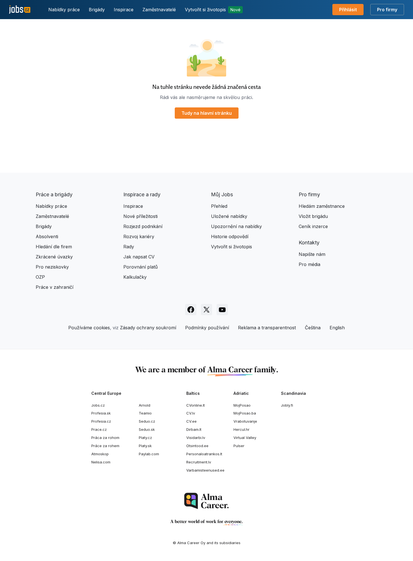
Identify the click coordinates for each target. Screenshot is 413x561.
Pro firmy (387, 9)
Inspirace (123, 9)
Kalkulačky (135, 277)
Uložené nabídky (229, 216)
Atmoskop (100, 454)
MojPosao (242, 405)
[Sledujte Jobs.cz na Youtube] (222, 309)
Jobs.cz (98, 405)
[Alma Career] (206, 500)
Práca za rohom (105, 437)
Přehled (219, 206)
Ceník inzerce (313, 226)
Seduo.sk (147, 429)
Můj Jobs (222, 194)
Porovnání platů (140, 267)
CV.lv (190, 413)
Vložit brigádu (313, 216)
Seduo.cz (147, 421)
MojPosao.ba (244, 413)
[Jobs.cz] (19, 9)
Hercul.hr (241, 429)
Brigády (97, 9)
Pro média (309, 264)
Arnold (144, 405)
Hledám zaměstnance (322, 206)
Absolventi (47, 236)
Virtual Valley (244, 437)
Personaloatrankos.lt (204, 454)
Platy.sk (145, 445)
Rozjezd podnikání (142, 226)
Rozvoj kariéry (138, 236)
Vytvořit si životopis (212, 9)
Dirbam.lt (193, 429)
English (337, 327)
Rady (128, 246)
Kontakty (309, 242)
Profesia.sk (101, 413)
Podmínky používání (207, 327)
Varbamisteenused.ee (205, 470)
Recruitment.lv (198, 462)
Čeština (313, 327)
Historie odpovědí (229, 236)
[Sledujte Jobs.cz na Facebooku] (190, 309)
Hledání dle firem (54, 246)
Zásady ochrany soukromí (148, 327)
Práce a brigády (54, 194)
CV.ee (191, 421)
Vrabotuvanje (245, 421)
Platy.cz (145, 437)
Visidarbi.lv (195, 437)
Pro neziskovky (52, 267)
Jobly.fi (287, 405)
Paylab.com (149, 454)
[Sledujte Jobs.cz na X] (206, 309)
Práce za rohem (105, 445)
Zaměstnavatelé (159, 9)
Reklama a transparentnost (267, 327)
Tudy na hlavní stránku (206, 113)
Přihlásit (348, 9)
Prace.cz (99, 429)
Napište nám (312, 254)
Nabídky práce (64, 9)
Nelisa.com (100, 462)
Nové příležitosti (140, 216)
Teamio (145, 413)
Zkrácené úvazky (54, 257)
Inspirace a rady (141, 194)
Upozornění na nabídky (236, 226)
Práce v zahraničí (54, 287)
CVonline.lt (195, 405)
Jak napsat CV (139, 257)
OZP (40, 277)
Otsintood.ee (197, 445)
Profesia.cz (101, 421)
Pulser (238, 445)
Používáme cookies (89, 327)
